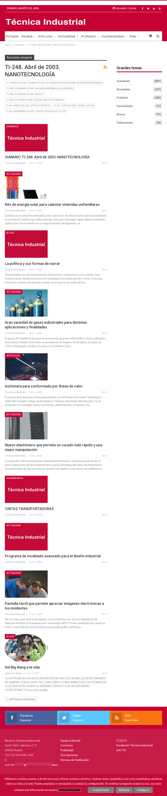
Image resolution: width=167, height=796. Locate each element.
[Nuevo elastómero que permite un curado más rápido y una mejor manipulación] (26, 425)
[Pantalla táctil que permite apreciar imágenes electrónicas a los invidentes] (26, 584)
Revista (26, 36)
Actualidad (66, 36)
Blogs (10, 232)
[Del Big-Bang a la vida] (26, 647)
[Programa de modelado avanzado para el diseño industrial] (26, 536)
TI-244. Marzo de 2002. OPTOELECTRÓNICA (28, 106)
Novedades (123, 89)
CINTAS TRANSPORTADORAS (29, 509)
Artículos (45, 36)
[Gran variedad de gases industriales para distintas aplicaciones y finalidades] (26, 303)
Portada (12, 36)
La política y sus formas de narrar (32, 263)
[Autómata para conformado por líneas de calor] (26, 366)
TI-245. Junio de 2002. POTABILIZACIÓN (74, 106)
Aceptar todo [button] (101, 790)
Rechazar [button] (124, 790)
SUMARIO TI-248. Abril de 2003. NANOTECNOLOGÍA (47, 157)
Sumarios (12, 126)
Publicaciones (125, 122)
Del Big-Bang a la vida (22, 667)
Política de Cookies (69, 790)
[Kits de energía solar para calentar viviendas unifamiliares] (26, 185)
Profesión (88, 36)
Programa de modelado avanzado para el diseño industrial (53, 556)
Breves (121, 114)
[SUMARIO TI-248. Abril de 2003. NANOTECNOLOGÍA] (26, 137)
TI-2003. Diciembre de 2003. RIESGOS (25, 94)
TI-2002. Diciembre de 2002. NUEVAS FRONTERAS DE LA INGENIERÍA (40, 88)
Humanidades (112, 36)
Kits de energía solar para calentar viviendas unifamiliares (52, 204)
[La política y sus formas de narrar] (26, 244)
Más (133, 36)
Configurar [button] (143, 790)
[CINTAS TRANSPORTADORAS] (26, 489)
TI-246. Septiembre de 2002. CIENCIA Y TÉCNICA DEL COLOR (36, 111)
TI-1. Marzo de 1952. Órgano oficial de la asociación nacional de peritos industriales (54, 83)
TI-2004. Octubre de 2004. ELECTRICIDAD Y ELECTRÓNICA (35, 100)
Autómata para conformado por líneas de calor (44, 386)
